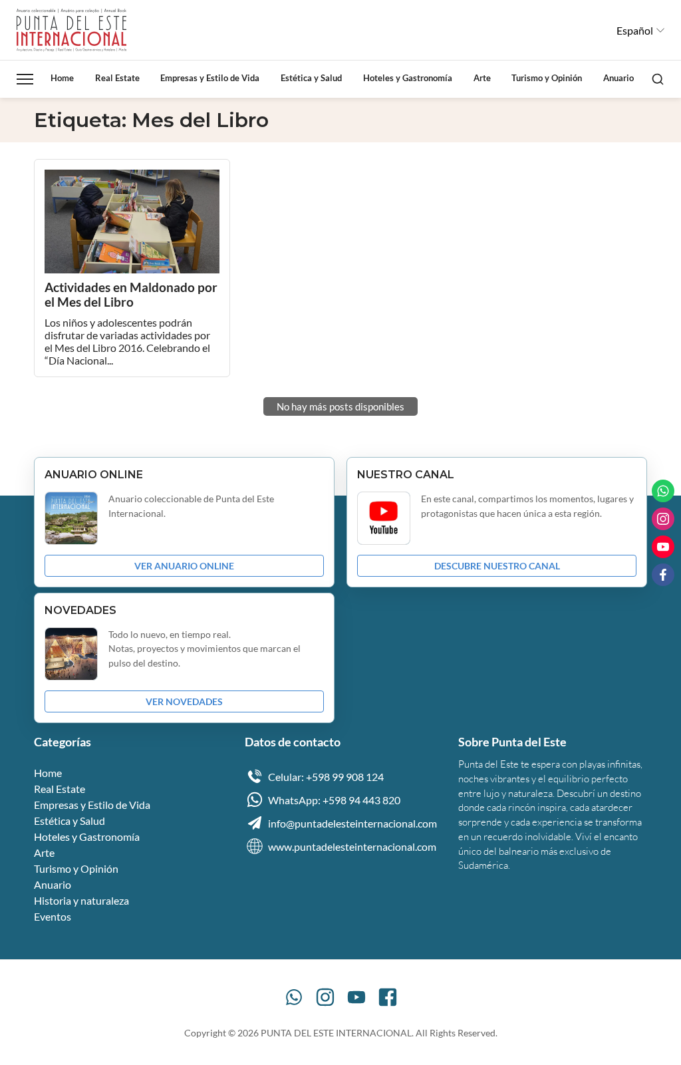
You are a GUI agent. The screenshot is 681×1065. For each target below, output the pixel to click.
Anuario (618, 78)
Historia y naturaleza (81, 900)
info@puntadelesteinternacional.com (352, 823)
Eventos (52, 916)
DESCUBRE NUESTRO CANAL (497, 565)
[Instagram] (325, 997)
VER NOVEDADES (184, 701)
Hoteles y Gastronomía (407, 78)
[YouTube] (356, 997)
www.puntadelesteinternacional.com (352, 846)
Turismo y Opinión (546, 78)
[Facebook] (387, 997)
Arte (482, 78)
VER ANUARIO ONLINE (184, 565)
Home (62, 78)
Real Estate (117, 78)
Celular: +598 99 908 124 (326, 776)
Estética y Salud (311, 78)
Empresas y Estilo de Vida (209, 78)
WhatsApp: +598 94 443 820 (334, 800)
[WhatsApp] (294, 997)
